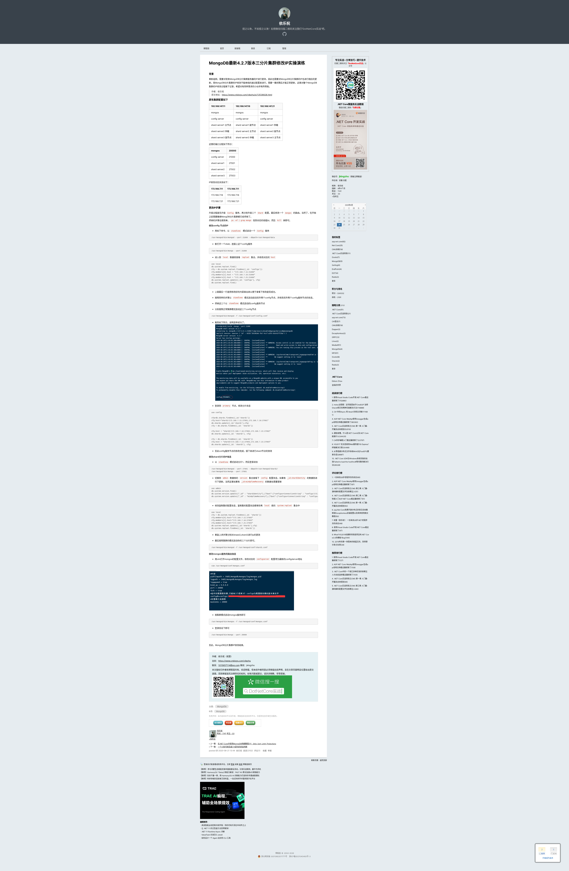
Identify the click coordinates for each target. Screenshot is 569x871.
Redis (335, 277)
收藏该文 (239, 723)
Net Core (337, 245)
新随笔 (237, 48)
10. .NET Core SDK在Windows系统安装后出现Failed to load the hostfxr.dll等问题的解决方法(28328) (350, 461)
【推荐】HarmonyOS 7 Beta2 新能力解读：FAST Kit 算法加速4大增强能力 (230, 772)
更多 (333, 281)
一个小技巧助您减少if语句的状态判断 (232, 747)
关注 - (230, 733)
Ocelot (336, 257)
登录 (232, 764)
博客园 (206, 48)
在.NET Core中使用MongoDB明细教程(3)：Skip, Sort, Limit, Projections (247, 744)
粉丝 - (221, 733)
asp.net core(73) (339, 317)
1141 (340, 191)
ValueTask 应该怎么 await (212, 835)
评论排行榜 (337, 473)
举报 (270, 750)
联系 (253, 48)
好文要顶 (218, 723)
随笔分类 (336, 305)
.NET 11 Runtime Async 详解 (213, 832)
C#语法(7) (336, 321)
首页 (222, 48)
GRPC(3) (335, 337)
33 (339, 194)
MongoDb (222, 706)
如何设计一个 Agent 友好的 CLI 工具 (216, 838)
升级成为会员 (547, 858)
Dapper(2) (336, 329)
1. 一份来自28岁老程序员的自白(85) (346, 477)
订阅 (269, 48)
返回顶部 (323, 760)
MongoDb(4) (337, 349)
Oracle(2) (336, 361)
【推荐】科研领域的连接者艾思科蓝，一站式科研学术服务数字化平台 (227, 779)
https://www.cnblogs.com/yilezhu (234, 661)
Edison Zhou (337, 381)
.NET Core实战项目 (341, 253)
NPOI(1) (335, 353)
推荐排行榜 (337, 553)
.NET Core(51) (337, 309)
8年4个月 (341, 188)
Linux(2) (335, 341)
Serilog (336, 265)
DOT (335, 273)
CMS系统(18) (337, 325)
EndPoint (337, 269)
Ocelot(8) (336, 357)
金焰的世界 (336, 385)
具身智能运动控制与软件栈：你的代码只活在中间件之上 (224, 825)
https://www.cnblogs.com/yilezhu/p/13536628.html (247, 94)
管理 (284, 48)
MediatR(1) (336, 345)
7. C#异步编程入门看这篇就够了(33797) (348, 440)
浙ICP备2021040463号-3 (300, 856)
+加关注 (212, 739)
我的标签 (336, 237)
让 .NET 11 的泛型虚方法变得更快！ (216, 828)
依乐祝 (284, 23)
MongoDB (220, 711)
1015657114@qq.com (229, 665)
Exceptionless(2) (339, 333)
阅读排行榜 (337, 393)
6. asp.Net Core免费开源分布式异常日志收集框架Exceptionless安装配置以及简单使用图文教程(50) (350, 513)
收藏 (265, 750)
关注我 (228, 723)
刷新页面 (314, 760)
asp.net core (338, 241)
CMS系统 (337, 249)
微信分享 (250, 723)
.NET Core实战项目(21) (341, 313)
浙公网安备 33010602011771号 (274, 856)
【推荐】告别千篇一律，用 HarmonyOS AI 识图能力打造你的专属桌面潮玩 (229, 775)
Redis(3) (335, 365)
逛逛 (240, 764)
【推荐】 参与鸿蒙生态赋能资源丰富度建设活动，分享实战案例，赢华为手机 (230, 769)
